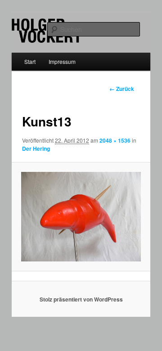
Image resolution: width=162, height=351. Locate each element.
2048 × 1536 (114, 140)
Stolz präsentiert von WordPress (81, 299)
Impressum (62, 61)
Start (30, 61)
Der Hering (36, 148)
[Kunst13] (80, 216)
